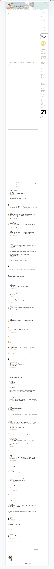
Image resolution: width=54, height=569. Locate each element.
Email (41, 33)
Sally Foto (10, 517)
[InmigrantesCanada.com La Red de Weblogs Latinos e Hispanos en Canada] (36, 548)
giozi (10, 231)
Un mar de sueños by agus (43, 102)
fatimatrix (10, 493)
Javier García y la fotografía (43, 77)
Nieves (10, 283)
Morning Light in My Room (43, 94)
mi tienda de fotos (26, 9)
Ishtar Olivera (43, 75)
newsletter (41, 9)
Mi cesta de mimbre (43, 88)
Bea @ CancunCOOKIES (12, 197)
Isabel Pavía (43, 74)
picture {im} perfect (43, 96)
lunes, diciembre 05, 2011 (12, 536)
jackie (11, 9)
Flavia (10, 484)
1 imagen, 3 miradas (43, 50)
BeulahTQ (10, 250)
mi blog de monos (43, 87)
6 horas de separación (42, 52)
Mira (42, 92)
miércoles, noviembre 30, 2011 (13, 520)
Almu (10, 470)
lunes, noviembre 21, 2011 (13, 241)
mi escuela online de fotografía (17, 9)
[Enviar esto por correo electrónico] (16, 186)
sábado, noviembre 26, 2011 (13, 514)
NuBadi (10, 346)
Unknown (10, 192)
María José (10, 203)
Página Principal (23, 540)
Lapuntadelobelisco (12, 299)
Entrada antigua (36, 540)
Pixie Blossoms (43, 99)
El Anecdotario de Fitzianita (43, 68)
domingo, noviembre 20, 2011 (13, 194)
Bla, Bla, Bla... (43, 58)
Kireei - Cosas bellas (43, 80)
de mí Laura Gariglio (43, 66)
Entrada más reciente (10, 540)
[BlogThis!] (16, 186)
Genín (10, 407)
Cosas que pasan (43, 64)
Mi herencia (43, 90)
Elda (10, 319)
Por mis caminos (43, 100)
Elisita (10, 510)
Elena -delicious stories (12, 362)
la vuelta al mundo (33, 9)
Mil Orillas (42, 91)
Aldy (10, 498)
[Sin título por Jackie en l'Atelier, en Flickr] (23, 60)
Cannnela (42, 59)
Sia (9, 274)
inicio (8, 9)
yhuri (10, 213)
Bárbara (10, 413)
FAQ (38, 9)
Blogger (29, 563)
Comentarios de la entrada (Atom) (16, 541)
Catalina (10, 264)
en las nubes (11, 357)
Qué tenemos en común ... (15, 14)
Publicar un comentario (12, 538)
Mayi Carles (43, 84)
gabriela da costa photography (43, 71)
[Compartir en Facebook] (18, 186)
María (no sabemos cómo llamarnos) (14, 476)
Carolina (10, 534)
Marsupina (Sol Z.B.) (12, 438)
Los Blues (42, 83)
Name (41, 32)
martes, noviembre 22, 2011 (13, 467)
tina (10, 420)
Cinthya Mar (43, 62)
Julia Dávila (42, 78)
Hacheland (42, 73)
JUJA (10, 326)
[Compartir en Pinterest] (19, 186)
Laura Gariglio (11, 222)
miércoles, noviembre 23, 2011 (13, 496)
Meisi (42, 85)
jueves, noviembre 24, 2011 (13, 501)
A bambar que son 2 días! (43, 53)
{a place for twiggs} (43, 107)
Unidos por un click (43, 104)
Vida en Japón (43, 105)
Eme (10, 306)
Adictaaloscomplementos (12, 340)
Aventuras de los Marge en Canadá (43, 57)
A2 (41, 55)
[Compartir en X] (17, 186)
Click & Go (42, 63)
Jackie (10, 523)
